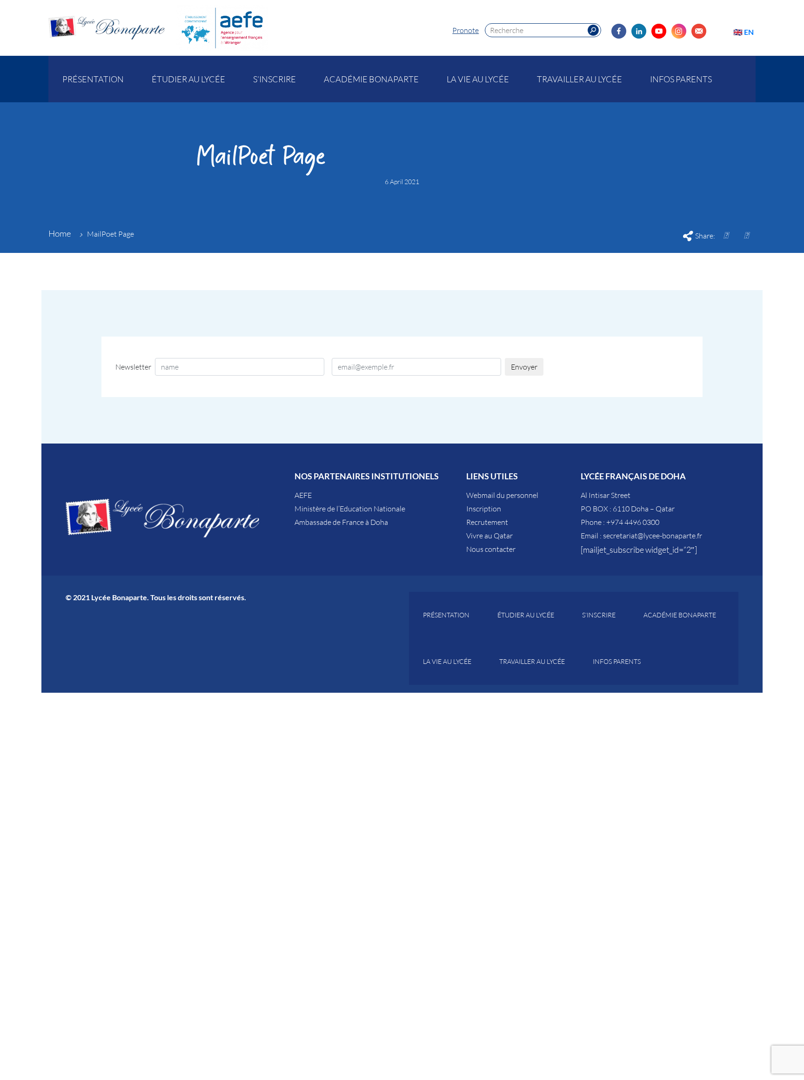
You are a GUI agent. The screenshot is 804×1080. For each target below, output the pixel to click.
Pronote (465, 30)
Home (59, 233)
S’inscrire (274, 79)
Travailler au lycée (579, 79)
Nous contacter (491, 549)
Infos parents (681, 79)
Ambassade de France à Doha (341, 522)
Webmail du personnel (502, 495)
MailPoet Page (110, 234)
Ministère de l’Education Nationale (350, 508)
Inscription (483, 508)
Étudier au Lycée (188, 79)
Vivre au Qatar (489, 535)
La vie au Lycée (478, 79)
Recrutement (487, 522)
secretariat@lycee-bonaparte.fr (652, 535)
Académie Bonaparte (371, 79)
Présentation (93, 79)
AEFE (303, 495)
